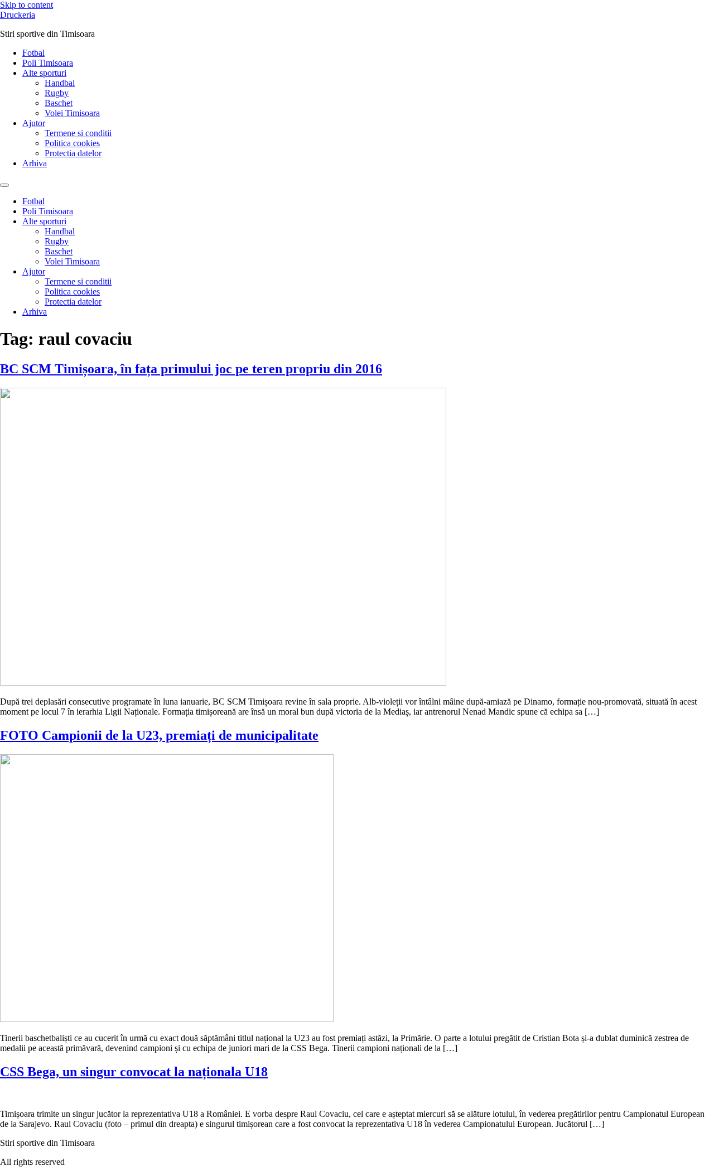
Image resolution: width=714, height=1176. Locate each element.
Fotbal (33, 52)
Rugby (57, 93)
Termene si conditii (78, 133)
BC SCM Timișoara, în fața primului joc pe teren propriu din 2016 (191, 369)
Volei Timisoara (72, 113)
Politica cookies (72, 143)
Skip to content (26, 4)
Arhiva (34, 163)
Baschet (59, 103)
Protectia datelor (73, 153)
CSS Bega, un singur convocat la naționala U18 (134, 1071)
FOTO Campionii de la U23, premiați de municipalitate (159, 735)
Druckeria (17, 15)
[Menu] (4, 185)
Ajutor (33, 123)
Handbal (60, 83)
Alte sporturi (44, 73)
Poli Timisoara (47, 63)
